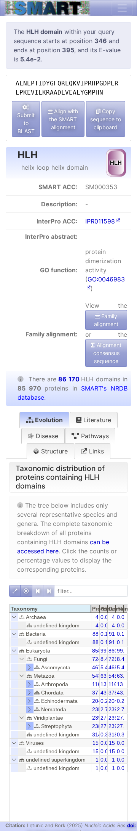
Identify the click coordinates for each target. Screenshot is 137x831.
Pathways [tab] (94, 436)
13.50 (107, 684)
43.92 (124, 693)
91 (112, 634)
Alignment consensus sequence (107, 353)
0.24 (105, 701)
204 (96, 701)
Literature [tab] (96, 420)
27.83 (107, 718)
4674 (98, 667)
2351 (98, 709)
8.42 (105, 659)
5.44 (105, 667)
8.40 (122, 659)
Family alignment (106, 320)
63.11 (123, 676)
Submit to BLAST (26, 123)
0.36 (122, 734)
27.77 (107, 726)
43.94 (107, 693)
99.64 (124, 651)
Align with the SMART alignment (63, 119)
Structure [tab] (53, 451)
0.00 (105, 617)
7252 (114, 659)
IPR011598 (100, 221)
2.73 (105, 709)
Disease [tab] (46, 436)
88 (95, 634)
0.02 (105, 743)
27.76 (124, 718)
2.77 (122, 709)
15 (95, 743)
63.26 (107, 676)
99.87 (107, 651)
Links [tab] (95, 451)
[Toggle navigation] (122, 8)
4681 (114, 667)
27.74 (124, 726)
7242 (98, 659)
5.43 (122, 667)
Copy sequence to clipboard (105, 119)
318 (113, 734)
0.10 (105, 634)
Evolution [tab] (48, 420)
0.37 (105, 734)
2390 (114, 709)
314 (96, 734)
